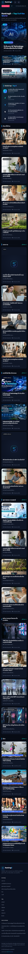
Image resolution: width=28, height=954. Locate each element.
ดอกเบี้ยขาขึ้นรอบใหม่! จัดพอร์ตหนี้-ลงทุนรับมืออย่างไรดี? (16, 90)
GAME (2, 910)
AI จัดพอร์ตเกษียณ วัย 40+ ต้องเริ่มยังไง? (16, 97)
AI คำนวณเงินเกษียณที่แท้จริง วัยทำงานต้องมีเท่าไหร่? (15, 111)
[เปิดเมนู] (18, 2)
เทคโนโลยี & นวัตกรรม (8, 42)
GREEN (3, 907)
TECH (2, 905)
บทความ (4, 131)
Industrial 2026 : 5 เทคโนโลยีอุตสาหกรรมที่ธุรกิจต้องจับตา (11, 422)
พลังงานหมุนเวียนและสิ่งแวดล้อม (8, 625)
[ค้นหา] (15, 2)
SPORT (3, 902)
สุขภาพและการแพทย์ (7, 70)
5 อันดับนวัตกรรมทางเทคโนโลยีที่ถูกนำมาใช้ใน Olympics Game (14, 844)
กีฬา (4, 743)
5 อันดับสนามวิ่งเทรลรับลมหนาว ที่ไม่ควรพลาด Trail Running (13, 788)
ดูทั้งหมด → (24, 244)
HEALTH (3, 913)
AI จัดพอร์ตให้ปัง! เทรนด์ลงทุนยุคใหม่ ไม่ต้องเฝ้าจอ (15, 118)
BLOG (2, 916)
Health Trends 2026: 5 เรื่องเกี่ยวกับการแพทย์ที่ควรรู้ (13, 930)
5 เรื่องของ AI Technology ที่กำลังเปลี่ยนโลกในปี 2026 (13, 47)
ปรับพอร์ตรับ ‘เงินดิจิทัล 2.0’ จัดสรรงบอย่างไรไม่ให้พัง (13, 6)
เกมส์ (2, 894)
